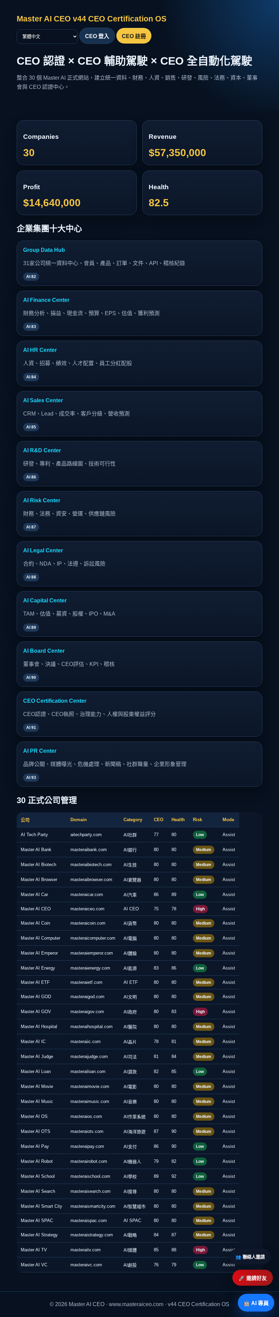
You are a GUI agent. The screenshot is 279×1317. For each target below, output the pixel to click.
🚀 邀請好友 (253, 1278)
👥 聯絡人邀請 (250, 1256)
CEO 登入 (97, 36)
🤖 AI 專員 (256, 1303)
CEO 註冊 (134, 36)
